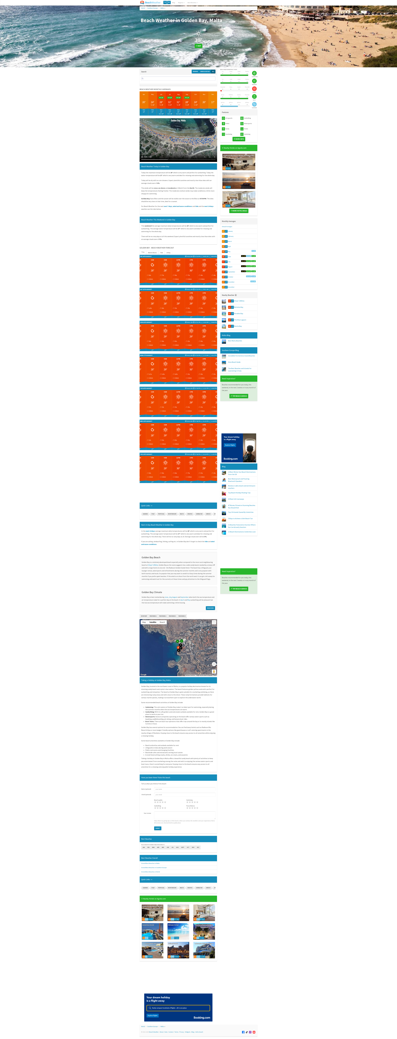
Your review (147, 813)
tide (196, 206)
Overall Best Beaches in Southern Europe (154, 867)
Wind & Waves (152, 253)
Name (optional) (146, 789)
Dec (213, 94)
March (230, 241)
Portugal (161, 514)
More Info (239, 139)
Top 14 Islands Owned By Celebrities (241, 512)
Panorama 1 (153, 616)
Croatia (189, 514)
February (231, 236)
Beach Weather (154, 1032)
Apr (144, 94)
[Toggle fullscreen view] (214, 622)
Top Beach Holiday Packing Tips (239, 493)
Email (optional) (146, 794)
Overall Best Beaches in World (150, 872)
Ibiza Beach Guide (234, 362)
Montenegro (172, 514)
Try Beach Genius (239, 396)
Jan (144, 847)
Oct (195, 94)
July (170, 597)
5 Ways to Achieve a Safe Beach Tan (240, 518)
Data (166, 1032)
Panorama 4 (181, 616)
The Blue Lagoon (240, 320)
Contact (171, 1032)
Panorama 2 (162, 616)
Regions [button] (181, 3)
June (166, 597)
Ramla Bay (238, 326)
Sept (182, 847)
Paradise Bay (238, 313)
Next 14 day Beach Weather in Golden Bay (157, 525)
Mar (153, 847)
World (143, 8)
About (161, 1032)
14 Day (168, 253)
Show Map (144, 616)
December (231, 287)
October (230, 277)
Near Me (195, 71)
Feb (148, 847)
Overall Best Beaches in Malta (150, 863)
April (182, 600)
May (152, 94)
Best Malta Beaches (235, 341)
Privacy (181, 1032)
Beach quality (158, 800)
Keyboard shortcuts (190, 675)
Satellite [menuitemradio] (152, 622)
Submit (157, 828)
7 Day (143, 252)
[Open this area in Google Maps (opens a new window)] (143, 674)
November (231, 282)
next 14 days (208, 206)
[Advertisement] (178, 493)
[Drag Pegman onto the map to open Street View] (214, 671)
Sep (187, 94)
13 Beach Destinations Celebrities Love (242, 532)
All (213, 71)
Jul (170, 94)
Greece (208, 514)
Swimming (189, 800)
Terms (214, 675)
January (230, 231)
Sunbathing (157, 806)
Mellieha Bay (238, 307)
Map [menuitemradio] (144, 622)
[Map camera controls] (214, 664)
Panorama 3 (172, 616)
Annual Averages (227, 226)
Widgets (187, 1032)
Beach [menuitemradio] (162, 622)
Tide (161, 253)
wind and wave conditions (182, 206)
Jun (161, 94)
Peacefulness (190, 806)
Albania (145, 514)
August (174, 597)
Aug (178, 94)
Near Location (205, 71)
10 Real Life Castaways (236, 499)
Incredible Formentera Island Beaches (241, 356)
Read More (210, 608)
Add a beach (199, 1032)
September (184, 597)
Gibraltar (199, 514)
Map (199, 46)
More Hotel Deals (239, 211)
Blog (173, 3)
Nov (204, 94)
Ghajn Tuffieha (153, 565)
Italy (152, 514)
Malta (162, 8)
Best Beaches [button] (192, 3)
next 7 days (168, 206)
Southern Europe (152, 8)
